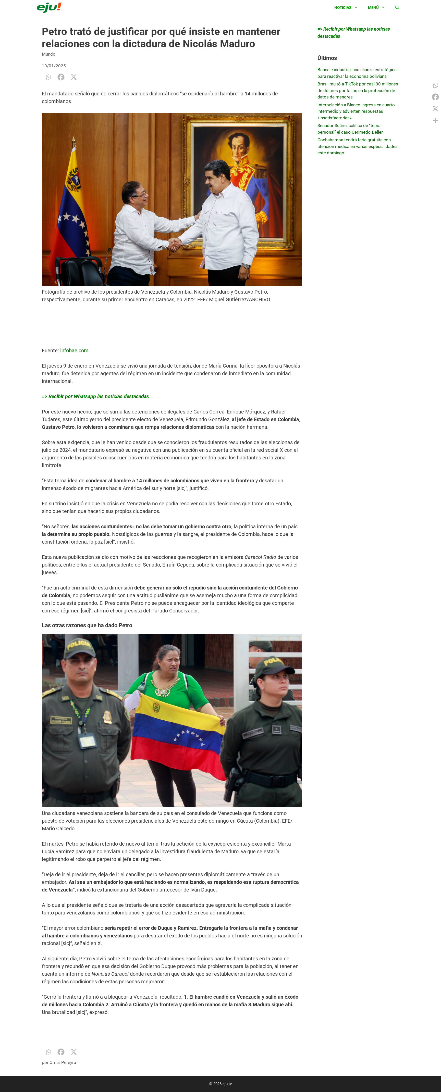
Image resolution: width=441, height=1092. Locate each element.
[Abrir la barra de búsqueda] (397, 7)
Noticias (342, 7)
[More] (435, 120)
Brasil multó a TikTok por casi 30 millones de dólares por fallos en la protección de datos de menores (357, 90)
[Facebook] (61, 77)
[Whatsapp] (48, 77)
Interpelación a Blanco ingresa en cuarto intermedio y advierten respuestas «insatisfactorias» (356, 111)
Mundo (48, 54)
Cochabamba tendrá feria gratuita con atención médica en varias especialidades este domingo (357, 146)
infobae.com (74, 350)
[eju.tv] (50, 7)
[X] (74, 77)
